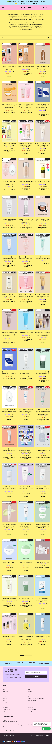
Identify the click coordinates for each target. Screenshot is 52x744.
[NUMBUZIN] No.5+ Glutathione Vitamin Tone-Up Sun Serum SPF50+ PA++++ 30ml (26, 638)
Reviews (5, 711)
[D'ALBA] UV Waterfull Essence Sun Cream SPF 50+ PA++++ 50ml (9, 221)
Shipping (42, 735)
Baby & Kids (5, 707)
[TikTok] (13, 730)
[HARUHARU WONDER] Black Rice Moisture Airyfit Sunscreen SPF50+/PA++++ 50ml (42, 296)
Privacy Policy (31, 711)
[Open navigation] (3, 7)
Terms (37, 735)
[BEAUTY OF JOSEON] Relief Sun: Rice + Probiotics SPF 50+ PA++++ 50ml (42, 145)
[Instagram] (6, 730)
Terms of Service (32, 709)
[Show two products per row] (2, 37)
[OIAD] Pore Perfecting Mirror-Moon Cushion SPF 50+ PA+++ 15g (43, 221)
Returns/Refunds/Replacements (36, 698)
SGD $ (46, 739)
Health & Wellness (7, 703)
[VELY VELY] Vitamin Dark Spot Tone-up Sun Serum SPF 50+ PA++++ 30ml (9, 68)
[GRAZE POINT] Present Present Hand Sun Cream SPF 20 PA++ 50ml (9, 450)
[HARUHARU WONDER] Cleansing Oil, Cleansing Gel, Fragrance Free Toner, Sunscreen (42, 334)
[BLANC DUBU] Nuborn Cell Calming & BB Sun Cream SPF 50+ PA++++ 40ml (9, 183)
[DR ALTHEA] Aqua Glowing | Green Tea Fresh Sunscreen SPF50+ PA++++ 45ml (42, 526)
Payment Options (32, 700)
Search (29, 689)
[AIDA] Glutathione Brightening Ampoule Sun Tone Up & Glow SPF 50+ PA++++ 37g (26, 221)
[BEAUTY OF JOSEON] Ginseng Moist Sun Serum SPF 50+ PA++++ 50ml (9, 526)
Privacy (32, 735)
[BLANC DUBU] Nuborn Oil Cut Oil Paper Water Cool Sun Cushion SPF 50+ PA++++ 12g (9, 106)
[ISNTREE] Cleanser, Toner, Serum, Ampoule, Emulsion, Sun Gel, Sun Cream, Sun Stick (26, 450)
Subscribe (36, 676)
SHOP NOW (39, 3)
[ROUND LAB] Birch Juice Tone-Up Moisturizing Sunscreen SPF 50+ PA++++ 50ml (26, 411)
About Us (30, 691)
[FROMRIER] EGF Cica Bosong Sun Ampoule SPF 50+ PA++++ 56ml (43, 450)
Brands (4, 696)
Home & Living (6, 709)
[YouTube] (10, 730)
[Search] (46, 7)
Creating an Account (33, 703)
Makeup (4, 700)
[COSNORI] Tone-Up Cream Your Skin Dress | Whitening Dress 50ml (26, 145)
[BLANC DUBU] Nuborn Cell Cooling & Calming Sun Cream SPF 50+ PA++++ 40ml (9, 411)
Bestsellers (5, 691)
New (4, 689)
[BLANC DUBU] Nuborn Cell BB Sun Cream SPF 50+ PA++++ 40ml (26, 258)
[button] (9, 71)
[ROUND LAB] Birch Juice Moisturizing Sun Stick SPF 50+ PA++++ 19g (43, 600)
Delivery (29, 696)
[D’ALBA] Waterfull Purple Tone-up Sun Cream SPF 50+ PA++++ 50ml (26, 488)
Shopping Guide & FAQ (33, 694)
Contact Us (30, 707)
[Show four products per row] (5, 37)
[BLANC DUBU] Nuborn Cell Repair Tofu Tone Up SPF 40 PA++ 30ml (42, 68)
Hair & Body (5, 705)
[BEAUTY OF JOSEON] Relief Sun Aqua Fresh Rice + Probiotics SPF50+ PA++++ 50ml (9, 258)
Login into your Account (33, 705)
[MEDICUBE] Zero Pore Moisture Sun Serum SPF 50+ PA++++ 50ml (26, 526)
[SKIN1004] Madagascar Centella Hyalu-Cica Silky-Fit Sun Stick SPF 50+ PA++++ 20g (9, 488)
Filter (48, 37)
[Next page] (30, 654)
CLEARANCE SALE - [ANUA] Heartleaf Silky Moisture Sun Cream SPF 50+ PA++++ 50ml (43, 373)
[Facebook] (3, 730)
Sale (4, 694)
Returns (47, 735)
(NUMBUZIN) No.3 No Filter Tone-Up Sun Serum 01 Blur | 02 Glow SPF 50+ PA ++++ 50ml (25, 106)
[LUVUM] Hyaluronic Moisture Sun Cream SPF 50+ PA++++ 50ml (42, 488)
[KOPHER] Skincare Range (43, 562)
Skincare (5, 698)
